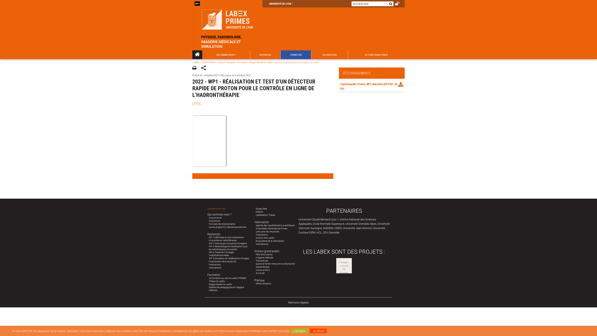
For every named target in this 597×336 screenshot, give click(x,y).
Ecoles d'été (261, 208)
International (215, 267)
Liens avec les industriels (267, 231)
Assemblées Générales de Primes (271, 228)
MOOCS (259, 211)
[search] (372, 3)
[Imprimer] (195, 68)
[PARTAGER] (204, 68)
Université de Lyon (280, 3)
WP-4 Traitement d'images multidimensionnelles (221, 254)
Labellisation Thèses (265, 214)
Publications (215, 264)
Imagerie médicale (264, 257)
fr (196, 3)
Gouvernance (215, 217)
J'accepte (299, 331)
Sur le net (260, 273)
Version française (226, 62)
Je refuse (318, 331)
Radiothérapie (262, 266)
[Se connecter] (399, 4)
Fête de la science (264, 254)
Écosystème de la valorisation (270, 240)
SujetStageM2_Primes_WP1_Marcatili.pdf (363, 84)
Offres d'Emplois (263, 283)
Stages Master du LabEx (261, 62)
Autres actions (263, 269)
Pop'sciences (262, 260)
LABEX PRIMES (208, 62)
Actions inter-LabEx (265, 237)
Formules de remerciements (222, 223)
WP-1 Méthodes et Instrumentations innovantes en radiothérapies (226, 239)
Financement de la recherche (222, 261)
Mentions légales (298, 302)
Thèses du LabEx (217, 281)
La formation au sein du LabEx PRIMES (227, 278)
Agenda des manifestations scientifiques (275, 225)
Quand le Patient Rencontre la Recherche (275, 263)
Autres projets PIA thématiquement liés (227, 227)
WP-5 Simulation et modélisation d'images (229, 258)
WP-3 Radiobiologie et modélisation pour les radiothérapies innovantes (228, 248)
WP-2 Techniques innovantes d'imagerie (228, 243)
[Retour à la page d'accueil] (227, 19)
